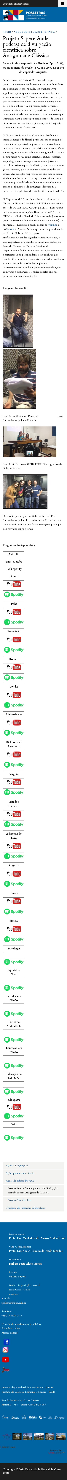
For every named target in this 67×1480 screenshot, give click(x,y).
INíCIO (7, 31)
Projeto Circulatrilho (19, 1200)
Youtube (52, 225)
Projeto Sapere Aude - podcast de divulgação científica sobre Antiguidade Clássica (32, 1190)
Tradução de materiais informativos (25, 1208)
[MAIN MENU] (62, 3)
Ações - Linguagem (17, 1165)
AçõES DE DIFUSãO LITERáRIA (34, 31)
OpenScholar (56, 1451)
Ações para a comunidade (20, 1173)
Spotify (10, 229)
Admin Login (8, 1447)
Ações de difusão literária (20, 1180)
